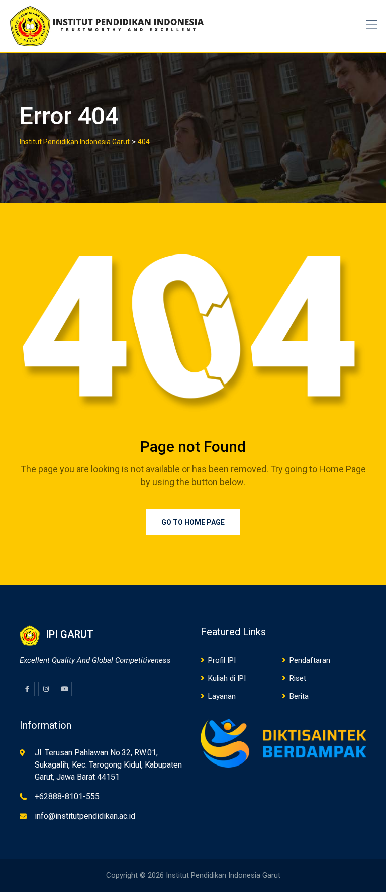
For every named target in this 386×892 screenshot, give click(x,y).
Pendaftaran (310, 660)
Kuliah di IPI (227, 678)
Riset (298, 678)
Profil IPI (222, 660)
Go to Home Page (193, 522)
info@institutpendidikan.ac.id (85, 816)
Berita (299, 696)
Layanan (222, 696)
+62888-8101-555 (67, 796)
